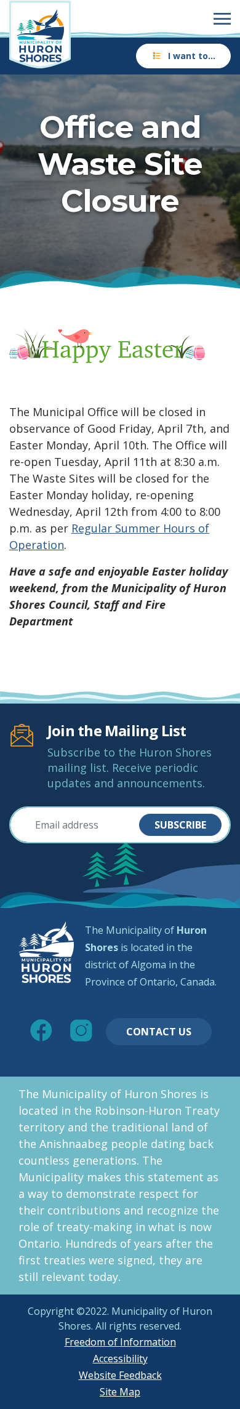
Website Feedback (120, 1375)
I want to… (191, 56)
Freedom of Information (120, 1342)
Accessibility (120, 1358)
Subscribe (180, 825)
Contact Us (158, 1031)
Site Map (120, 1392)
